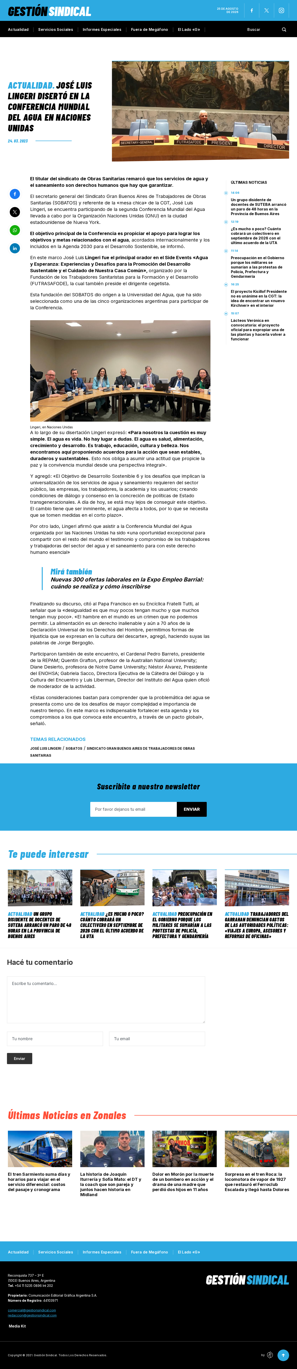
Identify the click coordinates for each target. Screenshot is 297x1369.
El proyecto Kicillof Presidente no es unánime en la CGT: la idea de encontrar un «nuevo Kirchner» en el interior (259, 298)
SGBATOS (74, 748)
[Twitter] (266, 10)
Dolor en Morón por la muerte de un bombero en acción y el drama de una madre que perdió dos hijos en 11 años (183, 1182)
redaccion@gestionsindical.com (32, 1315)
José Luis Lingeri (45, 748)
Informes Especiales (102, 29)
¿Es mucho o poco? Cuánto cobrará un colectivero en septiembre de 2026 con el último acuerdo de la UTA (256, 235)
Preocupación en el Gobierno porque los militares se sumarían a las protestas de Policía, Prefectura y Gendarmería (257, 267)
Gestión (49, 11)
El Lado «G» (189, 29)
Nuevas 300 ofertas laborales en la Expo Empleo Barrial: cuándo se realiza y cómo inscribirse (127, 583)
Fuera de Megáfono (149, 29)
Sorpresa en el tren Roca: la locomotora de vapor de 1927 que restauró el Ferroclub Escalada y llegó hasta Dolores (257, 1182)
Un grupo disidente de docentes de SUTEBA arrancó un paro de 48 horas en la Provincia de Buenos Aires (258, 206)
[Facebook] (252, 10)
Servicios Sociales (55, 29)
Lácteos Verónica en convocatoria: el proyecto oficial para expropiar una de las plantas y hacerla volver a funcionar (258, 329)
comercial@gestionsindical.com (32, 1310)
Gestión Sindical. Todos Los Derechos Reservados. (70, 1355)
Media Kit (17, 1326)
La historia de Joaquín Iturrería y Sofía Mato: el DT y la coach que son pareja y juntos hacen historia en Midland (111, 1184)
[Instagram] (281, 10)
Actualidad (18, 29)
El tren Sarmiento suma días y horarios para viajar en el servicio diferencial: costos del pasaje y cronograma (39, 1182)
